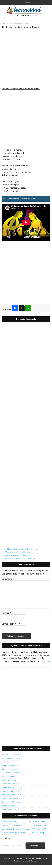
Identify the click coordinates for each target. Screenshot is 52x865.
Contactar (34, 861)
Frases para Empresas (11, 780)
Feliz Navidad (7, 762)
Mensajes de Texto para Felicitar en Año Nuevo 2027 (24, 829)
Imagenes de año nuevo (12, 787)
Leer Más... (45, 661)
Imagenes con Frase (10, 765)
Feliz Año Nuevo (8, 776)
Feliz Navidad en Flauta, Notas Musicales (21, 549)
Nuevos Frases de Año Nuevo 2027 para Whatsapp (23, 832)
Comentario (8, 579)
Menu (27, 2)
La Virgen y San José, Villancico (16, 552)
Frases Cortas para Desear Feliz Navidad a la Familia (23, 821)
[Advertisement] (26, 59)
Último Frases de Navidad (26, 816)
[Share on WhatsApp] (28, 308)
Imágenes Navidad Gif (11, 791)
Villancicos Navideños (10, 809)
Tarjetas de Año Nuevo (11, 758)
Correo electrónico (11, 623)
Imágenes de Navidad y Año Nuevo (27, 11)
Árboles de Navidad (10, 769)
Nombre (6, 613)
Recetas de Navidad (10, 798)
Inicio (3, 23)
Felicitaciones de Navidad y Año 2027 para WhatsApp (24, 825)
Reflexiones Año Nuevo (11, 802)
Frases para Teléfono (10, 783)
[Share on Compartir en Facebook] (15, 308)
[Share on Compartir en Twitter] (22, 308)
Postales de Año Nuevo (11, 794)
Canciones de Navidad (11, 772)
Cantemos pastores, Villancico (16, 555)
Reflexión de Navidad (10, 754)
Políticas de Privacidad (22, 861)
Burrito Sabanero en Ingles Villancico (19, 558)
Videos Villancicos (9, 805)
